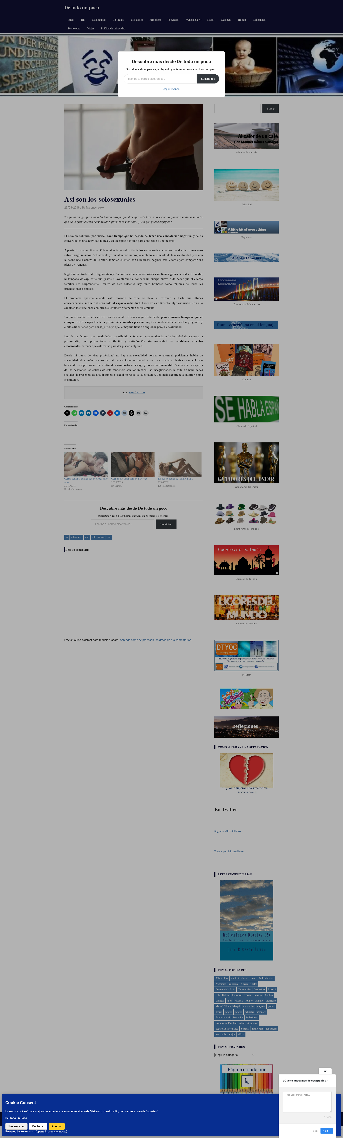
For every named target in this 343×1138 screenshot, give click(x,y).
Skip (315, 1130)
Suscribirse (208, 78)
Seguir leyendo (171, 89)
